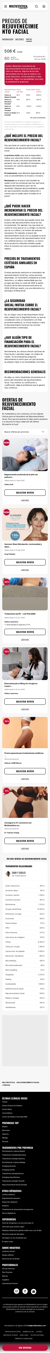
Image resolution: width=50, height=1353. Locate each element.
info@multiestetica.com (36, 1326)
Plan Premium (7, 1272)
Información (7, 39)
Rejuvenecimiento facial (25, 993)
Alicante (5, 1141)
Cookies (39, 1331)
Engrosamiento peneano (11, 1198)
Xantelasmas (25, 1007)
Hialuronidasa (25, 923)
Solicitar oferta (25, 492)
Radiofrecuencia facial (25, 989)
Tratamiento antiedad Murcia (13, 1173)
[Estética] (18, 7)
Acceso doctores (8, 1269)
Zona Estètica (7, 1113)
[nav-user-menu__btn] (43, 6)
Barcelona (6, 1130)
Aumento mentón (25, 895)
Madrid (4, 1127)
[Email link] (33, 1291)
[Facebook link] (25, 1292)
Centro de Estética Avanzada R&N (14, 1117)
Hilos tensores (25, 932)
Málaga (5, 1138)
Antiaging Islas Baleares (11, 1177)
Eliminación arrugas (25, 914)
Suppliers (5, 1280)
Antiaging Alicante (9, 1166)
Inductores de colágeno (25, 937)
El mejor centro (7, 1242)
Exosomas (25, 918)
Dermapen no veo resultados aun (14, 1238)
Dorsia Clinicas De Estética (12, 1106)
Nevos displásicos (9, 1213)
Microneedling (25, 970)
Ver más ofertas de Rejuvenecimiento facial (27, 858)
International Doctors (10, 1283)
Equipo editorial (8, 1255)
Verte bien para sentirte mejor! (13, 1227)
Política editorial (37, 1335)
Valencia (5, 1134)
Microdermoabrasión (25, 965)
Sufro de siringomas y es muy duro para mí (17, 1223)
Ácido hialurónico (25, 886)
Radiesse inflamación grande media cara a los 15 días (22, 1230)
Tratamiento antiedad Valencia (13, 1159)
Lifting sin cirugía (25, 946)
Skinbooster (25, 1003)
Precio (29, 39)
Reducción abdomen (9, 1202)
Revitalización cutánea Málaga (13, 1162)
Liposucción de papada (25, 951)
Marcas (5, 1276)
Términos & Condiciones (23, 1338)
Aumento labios (25, 890)
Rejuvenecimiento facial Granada (14, 1185)
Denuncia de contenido (10, 1259)
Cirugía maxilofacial (25, 909)
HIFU (25, 928)
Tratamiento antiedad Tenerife (13, 1181)
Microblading (25, 961)
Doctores (19, 39)
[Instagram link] (16, 1292)
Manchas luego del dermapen (13, 1234)
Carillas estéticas (8, 1194)
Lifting (25, 942)
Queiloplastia (25, 984)
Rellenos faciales (25, 998)
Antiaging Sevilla (8, 1170)
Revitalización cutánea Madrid (13, 1151)
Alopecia (5, 1206)
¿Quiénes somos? (8, 1251)
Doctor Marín (7, 1109)
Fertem (4, 1102)
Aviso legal (24, 1335)
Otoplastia (25, 975)
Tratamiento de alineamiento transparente (17, 1209)
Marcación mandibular (25, 956)
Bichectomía (25, 904)
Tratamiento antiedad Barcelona (14, 1155)
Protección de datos (13, 1331)
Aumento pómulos (25, 900)
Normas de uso (28, 1331)
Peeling (25, 979)
